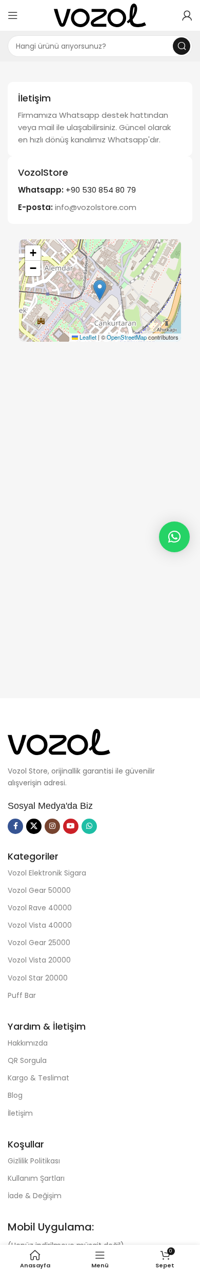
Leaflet (87, 337)
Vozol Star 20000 (38, 978)
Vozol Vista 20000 (39, 960)
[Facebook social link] (15, 826)
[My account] (187, 15)
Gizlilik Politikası (34, 1161)
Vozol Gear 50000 (39, 890)
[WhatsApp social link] (89, 826)
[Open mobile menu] (13, 15)
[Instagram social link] (52, 826)
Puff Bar (22, 995)
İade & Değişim (35, 1196)
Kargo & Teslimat (38, 1078)
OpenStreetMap (127, 337)
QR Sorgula (27, 1060)
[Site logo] (100, 14)
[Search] (181, 46)
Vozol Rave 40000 (40, 908)
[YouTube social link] (70, 826)
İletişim (20, 1113)
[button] (99, 290)
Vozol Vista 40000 (40, 925)
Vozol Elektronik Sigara (47, 873)
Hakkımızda (28, 1043)
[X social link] (34, 826)
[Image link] (59, 741)
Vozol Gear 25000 (39, 942)
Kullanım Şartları (36, 1178)
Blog (15, 1095)
